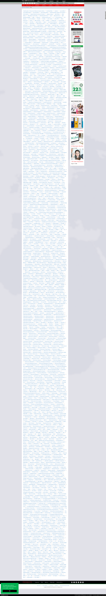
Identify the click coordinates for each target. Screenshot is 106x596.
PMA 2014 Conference (33, 390)
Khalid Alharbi (43, 220)
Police (40, 391)
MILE (32, 275)
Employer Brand (41, 117)
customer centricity (41, 75)
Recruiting (59, 418)
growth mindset (33, 154)
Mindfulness (63, 275)
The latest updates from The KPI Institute (93, 595)
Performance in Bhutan (32, 338)
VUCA (41, 550)
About (71, 5)
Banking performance (33, 29)
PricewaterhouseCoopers (27, 397)
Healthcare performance (60, 162)
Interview (48, 210)
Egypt (54, 103)
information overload (58, 196)
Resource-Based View (27, 426)
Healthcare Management (49, 162)
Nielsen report (47, 294)
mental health (42, 268)
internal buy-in (42, 206)
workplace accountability (54, 564)
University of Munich (26, 537)
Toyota (42, 523)
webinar (29, 552)
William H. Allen (26, 556)
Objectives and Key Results (37, 298)
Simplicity (54, 448)
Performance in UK (56, 357)
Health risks (41, 162)
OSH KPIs (56, 322)
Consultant (49, 64)
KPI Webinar (31, 229)
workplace (46, 564)
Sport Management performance (58, 459)
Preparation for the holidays (33, 396)
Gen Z (48, 139)
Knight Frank (37, 221)
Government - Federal (45, 146)
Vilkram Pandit (48, 547)
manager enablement (37, 254)
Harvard (47, 158)
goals (37, 144)
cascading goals (44, 43)
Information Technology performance (29, 198)
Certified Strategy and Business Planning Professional (53, 50)
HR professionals (51, 177)
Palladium (62, 324)
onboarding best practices (48, 303)
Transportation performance (56, 526)
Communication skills (36, 58)
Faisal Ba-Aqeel (26, 130)
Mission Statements (60, 278)
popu (44, 391)
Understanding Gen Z (41, 531)
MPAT (46, 284)
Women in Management (57, 556)
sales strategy (39, 438)
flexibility (24, 135)
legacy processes (46, 240)
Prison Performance (58, 397)
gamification (43, 139)
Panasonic (25, 325)
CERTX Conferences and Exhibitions (34, 51)
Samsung (45, 438)
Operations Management (57, 309)
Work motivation (34, 559)
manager (29, 254)
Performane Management (51, 379)
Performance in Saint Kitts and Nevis (50, 352)
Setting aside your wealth (45, 445)
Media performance (52, 267)
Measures (45, 267)
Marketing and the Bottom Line (61, 259)
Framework (36, 138)
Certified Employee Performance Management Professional (39, 48)
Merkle (65, 268)
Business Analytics (55, 34)
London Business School (37, 246)
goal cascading (61, 143)
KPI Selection (55, 228)
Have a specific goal (34, 160)
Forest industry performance (39, 136)
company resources (33, 59)
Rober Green (44, 432)
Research (25, 424)
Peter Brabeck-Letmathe (56, 383)
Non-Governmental (41, 295)
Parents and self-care (58, 325)
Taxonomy (50, 489)
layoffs (58, 232)
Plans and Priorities (28, 388)
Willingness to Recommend (35, 556)
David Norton (37, 89)
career (62, 42)
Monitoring (35, 283)
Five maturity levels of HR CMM (37, 133)
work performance (42, 559)
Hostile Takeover (31, 171)
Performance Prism (61, 374)
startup (51, 463)
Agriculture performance (46, 17)
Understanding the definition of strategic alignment (55, 531)
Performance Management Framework (46, 363)
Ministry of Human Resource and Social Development (50, 276)
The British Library (37, 498)
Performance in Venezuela (45, 358)
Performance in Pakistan (37, 350)
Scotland (43, 441)
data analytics (63, 81)
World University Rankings (53, 574)
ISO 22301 (39, 213)
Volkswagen (31, 550)
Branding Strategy (26, 34)
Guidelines (42, 155)
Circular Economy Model (48, 55)
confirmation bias (26, 62)
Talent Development (26, 487)
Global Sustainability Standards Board (42, 143)
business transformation (54, 42)
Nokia (35, 295)
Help (58, 1)
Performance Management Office (53, 369)
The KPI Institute (45, 511)
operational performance (37, 309)
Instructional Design (44, 202)
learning (56, 239)
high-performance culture (48, 166)
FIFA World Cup (26, 132)
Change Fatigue (58, 51)
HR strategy (47, 179)
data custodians (44, 83)
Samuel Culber (51, 438)
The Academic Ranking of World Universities (42, 495)
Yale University (36, 575)
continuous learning (47, 66)
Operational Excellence (50, 308)
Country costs (40, 72)
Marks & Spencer (58, 261)
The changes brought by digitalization (49, 498)
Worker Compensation (29, 561)
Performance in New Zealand (45, 349)
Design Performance (53, 92)
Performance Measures (34, 374)
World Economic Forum (47, 570)
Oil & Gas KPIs (43, 301)
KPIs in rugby (44, 229)
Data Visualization (37, 88)
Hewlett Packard (26, 166)
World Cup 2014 (38, 570)
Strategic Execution (46, 468)
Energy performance (31, 119)
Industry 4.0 (32, 194)
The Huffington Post (54, 506)
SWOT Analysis (34, 485)
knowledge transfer (28, 223)
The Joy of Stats (37, 511)
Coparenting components (60, 67)
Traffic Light (29, 525)
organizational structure (48, 320)
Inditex (38, 193)
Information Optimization (49, 196)
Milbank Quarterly (26, 275)
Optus (32, 311)
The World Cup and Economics (55, 515)
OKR (60, 301)
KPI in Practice (37, 226)
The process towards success (58, 512)
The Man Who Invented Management (56, 511)
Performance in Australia (32, 336)
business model (58, 39)
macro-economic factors (27, 248)
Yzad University (62, 575)
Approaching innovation (41, 23)
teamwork (39, 490)
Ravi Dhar (35, 416)
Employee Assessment (34, 110)
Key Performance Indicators (50, 218)
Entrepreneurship (58, 121)
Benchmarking (61, 29)
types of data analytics (33, 530)
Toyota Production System (50, 523)
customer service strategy (34, 80)
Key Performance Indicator (39, 218)
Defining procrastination (37, 91)
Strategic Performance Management (56, 471)
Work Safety (49, 559)
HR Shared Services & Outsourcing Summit (35, 179)
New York (24, 294)
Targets (29, 489)
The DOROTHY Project (47, 500)
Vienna (43, 547)
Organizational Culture (50, 316)
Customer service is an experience (54, 78)
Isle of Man (33, 213)
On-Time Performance (32, 303)
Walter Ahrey (56, 550)
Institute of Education (41, 201)
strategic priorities (59, 473)
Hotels (37, 171)
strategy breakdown (55, 475)
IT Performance (51, 213)
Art (47, 23)
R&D (40, 415)
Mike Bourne (55, 273)
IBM (46, 185)
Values (49, 544)
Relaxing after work (62, 419)
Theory (63, 515)
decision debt (55, 89)
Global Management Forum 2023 (61, 141)
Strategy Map (58, 478)
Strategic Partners (35, 471)
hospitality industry (62, 169)
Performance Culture (41, 333)
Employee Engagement (38, 111)
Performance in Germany (37, 344)
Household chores (44, 171)
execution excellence (57, 124)
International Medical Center (39, 209)
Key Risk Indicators (26, 220)
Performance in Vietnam (56, 358)
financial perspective (26, 133)
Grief (47, 152)
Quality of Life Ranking (54, 413)
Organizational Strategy (37, 320)
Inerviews (37, 194)
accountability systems (27, 12)
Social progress (40, 456)
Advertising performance (44, 15)
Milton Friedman (55, 275)
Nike (60, 294)
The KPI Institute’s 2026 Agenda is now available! (76, 595)
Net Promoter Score (51, 290)
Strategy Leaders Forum (27, 478)
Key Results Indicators (61, 218)
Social (60, 452)
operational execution (60, 308)
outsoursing (62, 322)
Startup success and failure (59, 463)
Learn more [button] (11, 588)
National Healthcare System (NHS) (40, 289)
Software (31, 457)
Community (51, 1)
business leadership (41, 39)
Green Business (52, 150)
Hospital (31, 169)
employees (25, 117)
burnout (36, 34)
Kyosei (24, 231)
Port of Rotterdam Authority (51, 391)
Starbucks (63, 462)
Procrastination (30, 402)
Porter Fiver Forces (61, 391)
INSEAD (34, 201)
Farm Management (51, 130)
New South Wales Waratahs (33, 292)
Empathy (43, 106)
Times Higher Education (38, 519)
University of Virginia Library (37, 539)
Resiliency (55, 424)
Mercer (61, 268)
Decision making (63, 89)
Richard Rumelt (26, 430)
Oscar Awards (43, 322)
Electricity (37, 105)
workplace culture (54, 566)
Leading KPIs (25, 239)
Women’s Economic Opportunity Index (30, 558)
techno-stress (45, 492)
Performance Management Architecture (43, 361)
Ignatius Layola (57, 187)
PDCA (57, 327)
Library (46, 243)
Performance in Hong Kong (58, 344)
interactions (25, 206)
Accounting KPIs (36, 12)
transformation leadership (27, 526)
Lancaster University (53, 231)
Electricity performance (45, 105)
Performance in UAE (36, 357)
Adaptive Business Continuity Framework (37, 14)
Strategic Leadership (51, 470)
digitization (52, 97)
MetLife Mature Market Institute (34, 270)
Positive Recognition (63, 393)
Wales (46, 550)
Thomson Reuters (36, 517)
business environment (41, 36)
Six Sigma (43, 449)
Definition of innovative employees (61, 91)
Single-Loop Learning (27, 449)
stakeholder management (59, 460)
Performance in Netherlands (33, 349)
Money (54, 281)
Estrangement (32, 124)
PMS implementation (33, 391)
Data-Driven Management (58, 88)
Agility (33, 17)
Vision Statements (61, 548)
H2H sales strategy (26, 157)
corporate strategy (54, 70)
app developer (32, 23)
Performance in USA (35, 358)
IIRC (27, 188)
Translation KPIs (37, 526)
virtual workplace (45, 548)
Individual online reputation (53, 193)
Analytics (47, 20)
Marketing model (28, 261)
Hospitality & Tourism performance (41, 169)
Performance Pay (53, 374)
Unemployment (25, 533)
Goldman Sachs (43, 144)
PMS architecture (59, 390)
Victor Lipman (42, 545)
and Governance (61, 20)
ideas (51, 187)
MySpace (24, 286)
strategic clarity (63, 467)
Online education (40, 305)
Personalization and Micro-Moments (31, 383)
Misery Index (48, 278)
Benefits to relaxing (52, 31)
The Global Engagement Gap (55, 504)
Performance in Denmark (38, 341)
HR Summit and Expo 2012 (43, 180)
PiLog (35, 386)
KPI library (44, 226)
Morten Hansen (42, 283)
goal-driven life (31, 144)
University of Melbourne (58, 536)
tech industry (46, 490)
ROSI (54, 434)
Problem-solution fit (46, 399)
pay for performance (50, 327)
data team (30, 88)
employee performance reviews (35, 114)
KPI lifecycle (50, 226)
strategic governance (28, 470)
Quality (31, 413)
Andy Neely (32, 22)
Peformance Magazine (33, 328)
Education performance (47, 102)
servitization (25, 445)
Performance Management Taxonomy (54, 371)
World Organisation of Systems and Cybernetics (51, 572)
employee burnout (51, 110)
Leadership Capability (50, 235)
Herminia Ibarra (49, 165)
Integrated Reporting (54, 204)
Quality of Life (45, 413)
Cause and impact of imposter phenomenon (37, 45)
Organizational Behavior (27, 314)
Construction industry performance (31, 64)
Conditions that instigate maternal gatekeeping (49, 61)
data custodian (36, 83)
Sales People (60, 437)
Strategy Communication (33, 476)
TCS (54, 489)
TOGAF (36, 520)
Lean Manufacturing (41, 239)
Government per (32, 149)
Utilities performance (44, 542)
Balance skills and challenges (60, 26)
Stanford (42, 462)
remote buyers (27, 421)
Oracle (36, 311)
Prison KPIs (51, 397)
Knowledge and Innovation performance (49, 221)
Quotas (36, 415)
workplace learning (62, 566)
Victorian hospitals (36, 547)
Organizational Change (38, 314)
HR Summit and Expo (33, 180)
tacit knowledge (50, 485)
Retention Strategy (41, 427)
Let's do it (30, 243)
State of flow (30, 465)
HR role (57, 177)
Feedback (74, 5)
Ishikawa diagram (26, 213)
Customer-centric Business (45, 80)
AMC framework (37, 20)
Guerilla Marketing (26, 155)
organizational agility (49, 313)
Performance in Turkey (27, 357)
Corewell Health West (38, 69)
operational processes (47, 309)
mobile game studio (39, 281)
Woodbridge (41, 558)
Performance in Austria (43, 336)
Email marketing (54, 105)
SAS (32, 440)
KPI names (36, 228)
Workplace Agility (63, 564)
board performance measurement (33, 32)
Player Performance (40, 388)
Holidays (54, 168)
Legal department (62, 240)
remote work (34, 421)
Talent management (35, 487)
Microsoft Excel (31, 273)
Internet (34, 210)
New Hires (25, 292)
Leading (53, 237)
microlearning (60, 272)
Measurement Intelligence (27, 267)
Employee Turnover (49, 116)
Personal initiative (57, 380)
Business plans (49, 40)
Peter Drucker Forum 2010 (43, 385)
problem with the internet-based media (34, 399)
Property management (32, 408)
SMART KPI (53, 451)
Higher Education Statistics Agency (37, 168)
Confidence (61, 61)
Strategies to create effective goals (29, 475)
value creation (55, 542)
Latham (37, 232)
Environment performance (34, 122)
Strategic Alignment (47, 467)
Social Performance (32, 456)
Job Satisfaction (54, 215)
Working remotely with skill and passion (35, 564)
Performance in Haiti (47, 344)
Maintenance (52, 248)
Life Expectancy (60, 243)
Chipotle (58, 53)
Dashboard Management (38, 81)
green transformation (27, 152)
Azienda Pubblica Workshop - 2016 (40, 26)
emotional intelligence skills (29, 106)
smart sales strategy (35, 452)
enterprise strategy (32, 121)
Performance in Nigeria (56, 349)
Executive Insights (39, 125)
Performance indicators (37, 360)
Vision (54, 548)
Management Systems (37, 253)
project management (56, 405)
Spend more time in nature (45, 459)
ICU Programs (46, 187)
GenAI (53, 139)
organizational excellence (39, 317)
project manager (34, 407)
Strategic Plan (25, 473)
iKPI (35, 188)
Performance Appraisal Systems (28, 331)
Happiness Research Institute (32, 158)
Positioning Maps (55, 393)
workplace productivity (47, 567)
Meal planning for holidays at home (31, 265)
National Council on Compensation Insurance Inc (36, 287)
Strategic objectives (26, 471)
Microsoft (24, 273)
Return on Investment (51, 427)
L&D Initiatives (33, 231)
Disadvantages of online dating (61, 97)
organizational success (58, 320)
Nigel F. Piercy (54, 294)
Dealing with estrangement (46, 89)
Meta (26, 270)
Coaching (35, 56)
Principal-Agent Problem (42, 397)
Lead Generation (32, 234)
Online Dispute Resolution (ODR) (64, 585)
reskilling (60, 424)
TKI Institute (31, 520)
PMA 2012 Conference (61, 388)
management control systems (57, 250)
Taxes (45, 489)
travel (64, 526)
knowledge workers (37, 223)
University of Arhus (61, 534)
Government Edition (43, 147)
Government (37, 146)
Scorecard (38, 441)
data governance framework (48, 84)
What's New (52, 582)
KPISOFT (57, 229)
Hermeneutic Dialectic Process (39, 165)
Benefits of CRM (26, 31)
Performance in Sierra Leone (32, 353)
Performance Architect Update (41, 331)
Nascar (55, 286)
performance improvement (33, 334)
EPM (49, 122)
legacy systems (53, 240)
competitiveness (26, 61)
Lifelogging (32, 245)
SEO (41, 443)
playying (47, 388)
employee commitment (60, 110)
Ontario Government (48, 306)
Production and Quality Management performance (39, 404)
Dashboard (30, 81)
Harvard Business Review (55, 158)
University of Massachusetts (47, 536)
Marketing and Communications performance (46, 259)
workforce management (57, 561)
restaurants (59, 426)
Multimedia (51, 284)
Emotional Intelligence (63, 105)
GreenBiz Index (35, 152)
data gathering (39, 84)
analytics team (53, 20)
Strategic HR (36, 470)
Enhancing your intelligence (42, 119)
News (38, 1)
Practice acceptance (51, 394)
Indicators (33, 193)
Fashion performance (61, 130)
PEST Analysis (42, 383)
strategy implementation (59, 476)
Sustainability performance (41, 484)
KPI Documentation (26, 224)
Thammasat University (29, 495)
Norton (40, 297)
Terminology (50, 493)
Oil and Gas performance (52, 301)
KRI (61, 229)
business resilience (28, 42)
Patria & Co (31, 327)
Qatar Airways (49, 412)
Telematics (39, 493)
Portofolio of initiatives (46, 393)
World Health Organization (36, 572)
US (55, 541)
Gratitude (30, 150)
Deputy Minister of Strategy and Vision (31, 92)
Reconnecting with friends (51, 418)
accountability (62, 11)
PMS (53, 390)
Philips (31, 386)
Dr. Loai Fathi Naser (59, 99)
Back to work (50, 26)
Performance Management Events (31, 363)
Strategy (24, 5)
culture (35, 75)
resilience (42, 424)
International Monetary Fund (51, 209)
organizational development (60, 316)
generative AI (58, 139)
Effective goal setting (41, 103)
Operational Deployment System (29, 308)
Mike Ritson (62, 273)
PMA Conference (48, 390)
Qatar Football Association (58, 412)
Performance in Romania (37, 352)
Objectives (28, 298)
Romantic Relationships (47, 434)
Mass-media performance (41, 262)
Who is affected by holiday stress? (41, 555)
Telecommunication (32, 493)
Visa (50, 548)
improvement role (40, 190)
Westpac (51, 552)
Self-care (24, 443)
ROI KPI (39, 434)
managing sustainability (35, 256)
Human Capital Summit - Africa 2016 (45, 182)
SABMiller (39, 435)
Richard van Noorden (34, 430)
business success (45, 42)
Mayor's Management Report (47, 264)
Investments (31, 212)
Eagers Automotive (48, 100)
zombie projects (29, 577)
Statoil (41, 465)
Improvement (32, 190)
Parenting (51, 325)
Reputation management (57, 423)
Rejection (45, 419)
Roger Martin (30, 434)
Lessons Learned (53, 242)
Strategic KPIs (43, 470)
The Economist (55, 500)
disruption (26, 99)
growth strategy (60, 154)
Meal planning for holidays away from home (47, 265)
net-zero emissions (60, 290)
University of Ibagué (37, 536)
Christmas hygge (39, 55)
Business (41, 34)
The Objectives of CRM (38, 512)
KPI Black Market (56, 223)
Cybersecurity (60, 80)
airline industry (49, 18)
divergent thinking (33, 99)
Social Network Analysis (58, 454)
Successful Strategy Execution (30, 481)
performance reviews (39, 377)
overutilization (40, 324)
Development (43, 94)
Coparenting (52, 67)
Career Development (26, 43)
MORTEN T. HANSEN (50, 283)
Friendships (52, 138)
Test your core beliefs (62, 493)
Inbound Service (26, 191)
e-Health (35, 100)
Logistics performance (27, 246)
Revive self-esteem (32, 429)
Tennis (44, 493)
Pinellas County (41, 386)
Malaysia (26, 250)
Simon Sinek (49, 448)
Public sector (36, 410)
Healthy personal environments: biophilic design (49, 163)
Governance (30, 146)
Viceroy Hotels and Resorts (33, 545)
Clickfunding (57, 55)
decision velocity (28, 91)
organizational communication (58, 314)
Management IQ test (49, 251)
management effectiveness (39, 251)
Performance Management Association (59, 361)
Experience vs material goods (47, 127)
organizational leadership (27, 319)
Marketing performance (37, 261)
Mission (53, 278)
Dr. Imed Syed (51, 99)
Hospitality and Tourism (53, 169)
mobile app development (52, 279)
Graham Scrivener (56, 149)
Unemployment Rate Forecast (36, 533)
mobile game (32, 281)
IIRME (31, 188)
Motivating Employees (60, 283)
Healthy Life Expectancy (27, 163)
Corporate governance (56, 69)
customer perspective (48, 77)
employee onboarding (41, 113)
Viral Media (55, 547)
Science (24, 441)
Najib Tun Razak (31, 286)
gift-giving (40, 141)
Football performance (29, 136)
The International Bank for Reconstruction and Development (47, 509)
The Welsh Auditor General (34, 515)
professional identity (37, 405)
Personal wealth (57, 382)
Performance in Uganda (46, 357)
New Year (42, 292)
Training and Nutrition (44, 525)
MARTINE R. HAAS (31, 262)
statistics (36, 465)
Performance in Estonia (37, 342)
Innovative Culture (60, 199)
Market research (48, 257)
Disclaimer (56, 585)
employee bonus (43, 110)
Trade (24, 525)
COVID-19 (47, 72)
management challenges (45, 250)
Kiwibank (24, 221)
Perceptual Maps (60, 328)
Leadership (64, 234)
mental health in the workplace (52, 268)
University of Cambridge (27, 536)
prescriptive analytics (55, 396)
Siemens (42, 448)
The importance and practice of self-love (43, 507)
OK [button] (9, 590)
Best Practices (59, 31)
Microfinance (43, 272)
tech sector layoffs (53, 490)
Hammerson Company (36, 157)
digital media (52, 95)
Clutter (30, 56)
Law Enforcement (44, 232)
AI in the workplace (31, 18)
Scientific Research (31, 441)
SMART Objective (61, 451)
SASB (36, 440)
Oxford (45, 324)
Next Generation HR (36, 294)
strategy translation (38, 479)
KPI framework (41, 224)
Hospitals (24, 171)
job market (47, 215)
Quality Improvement (37, 413)
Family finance (37, 130)
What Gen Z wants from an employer (44, 553)
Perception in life (52, 328)
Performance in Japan (45, 345)
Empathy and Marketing (36, 108)
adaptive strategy (50, 14)
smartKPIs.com (54, 452)
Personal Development (48, 380)
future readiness (36, 139)
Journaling (37, 217)
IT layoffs (44, 213)
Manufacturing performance (46, 256)
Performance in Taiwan (51, 355)
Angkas (44, 22)
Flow (38, 135)
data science (39, 86)
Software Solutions (48, 457)
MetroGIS (53, 270)
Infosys (39, 198)
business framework (47, 37)
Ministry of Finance (36, 276)
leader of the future (44, 234)
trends (24, 528)
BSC (32, 34)
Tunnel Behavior (30, 528)
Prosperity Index (55, 408)
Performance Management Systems (39, 371)
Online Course (25, 305)
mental (37, 268)
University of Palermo (36, 537)
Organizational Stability (27, 320)
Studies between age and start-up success (55, 479)
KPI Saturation (48, 228)
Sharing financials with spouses (57, 446)
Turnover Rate (50, 528)
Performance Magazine (47, 360)
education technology (57, 102)
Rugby (24, 435)
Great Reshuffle (36, 150)
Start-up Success (31, 463)
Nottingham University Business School (50, 297)
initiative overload (51, 198)
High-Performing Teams (59, 166)
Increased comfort (48, 191)
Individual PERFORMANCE (51, 5)
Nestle (44, 290)
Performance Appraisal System (56, 330)
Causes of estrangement (51, 45)
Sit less (34, 449)
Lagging (39, 231)
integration (61, 204)
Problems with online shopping (36, 401)
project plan (50, 407)
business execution (38, 37)
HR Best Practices (56, 174)
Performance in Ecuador (59, 341)
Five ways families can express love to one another (54, 133)
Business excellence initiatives (60, 36)
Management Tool (46, 253)
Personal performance (31, 382)
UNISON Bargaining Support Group (58, 533)
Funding (57, 138)
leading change (59, 237)
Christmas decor (31, 55)
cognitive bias (41, 56)
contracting (54, 66)
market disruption (34, 257)
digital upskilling (39, 97)
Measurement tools (37, 267)
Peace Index (25, 328)
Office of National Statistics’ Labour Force (54, 300)
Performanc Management (27, 330)
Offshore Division (36, 301)
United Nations (25, 534)
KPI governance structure (57, 224)
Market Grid (41, 257)
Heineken (61, 163)
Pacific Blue (51, 324)
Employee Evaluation (47, 111)
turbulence (37, 528)
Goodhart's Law (50, 144)
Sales (53, 435)
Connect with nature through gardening (47, 62)
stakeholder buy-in (39, 460)
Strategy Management (38, 478)
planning (64, 386)
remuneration (41, 421)
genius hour (34, 141)
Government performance (41, 149)
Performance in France (27, 344)
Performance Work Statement (59, 377)
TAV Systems (39, 489)
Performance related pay (27, 375)
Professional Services (47, 405)
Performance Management (29, 361)
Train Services (35, 525)
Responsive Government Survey (49, 426)
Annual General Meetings (52, 22)
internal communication (51, 206)
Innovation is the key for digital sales (29, 199)
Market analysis (26, 257)
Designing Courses (62, 92)
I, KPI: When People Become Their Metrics (80, 161)
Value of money (35, 544)
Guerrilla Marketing (35, 155)
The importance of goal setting (58, 507)
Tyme (61, 528)
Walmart (50, 550)
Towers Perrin (29, 523)
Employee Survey (41, 116)
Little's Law (59, 245)
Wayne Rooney (62, 550)
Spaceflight (37, 459)
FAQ (42, 582)
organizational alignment (59, 313)
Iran (36, 212)
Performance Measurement (53, 372)
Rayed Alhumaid (42, 416)
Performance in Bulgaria (62, 338)
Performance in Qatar (27, 352)
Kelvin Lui (30, 218)
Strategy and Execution (46, 475)
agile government (57, 15)
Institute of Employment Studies (52, 201)
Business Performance (33, 40)
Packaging (57, 324)
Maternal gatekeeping (29, 264)
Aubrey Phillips (47, 25)
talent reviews (43, 487)
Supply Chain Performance (46, 482)
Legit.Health (31, 242)
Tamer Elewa (55, 487)
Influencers (48, 194)
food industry (63, 135)
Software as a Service (39, 457)
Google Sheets (62, 144)
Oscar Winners (50, 322)
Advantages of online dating (32, 15)
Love (44, 246)
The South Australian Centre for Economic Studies (38, 514)
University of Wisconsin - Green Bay (50, 539)
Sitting (38, 449)
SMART (35, 451)
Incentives (41, 191)
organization (42, 313)
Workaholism (63, 559)
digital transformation (30, 97)
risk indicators (60, 430)
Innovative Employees (27, 201)
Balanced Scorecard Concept (37, 28)
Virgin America (61, 547)
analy (43, 20)
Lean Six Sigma (50, 239)
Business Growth (56, 37)
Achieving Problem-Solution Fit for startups (57, 12)
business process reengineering (60, 40)
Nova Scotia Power (62, 297)
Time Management (28, 519)
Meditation (59, 267)
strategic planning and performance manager (46, 473)
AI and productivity (58, 17)
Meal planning (63, 264)
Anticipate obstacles (62, 22)
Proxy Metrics (62, 408)
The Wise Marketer (44, 515)
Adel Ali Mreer (57, 14)
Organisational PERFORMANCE (37, 5)
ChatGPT (45, 53)
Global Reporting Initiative (29, 143)
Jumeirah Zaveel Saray (51, 217)
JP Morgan (43, 217)
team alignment (60, 489)
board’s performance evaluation (46, 32)
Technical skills (61, 490)
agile (51, 15)
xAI (28, 575)
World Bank (56, 569)
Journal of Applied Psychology (28, 217)
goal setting (25, 144)
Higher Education (26, 168)
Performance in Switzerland (40, 355)
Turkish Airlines (43, 528)
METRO (47, 270)
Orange (40, 311)
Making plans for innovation (61, 248)
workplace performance (29, 567)
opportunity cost (26, 311)
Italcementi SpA (58, 213)
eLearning (32, 105)
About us (46, 582)
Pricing (35, 397)
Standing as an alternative (34, 462)
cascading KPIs (51, 43)
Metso (58, 270)
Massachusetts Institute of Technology (54, 262)
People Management (43, 328)
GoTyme (24, 146)
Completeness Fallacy (35, 61)
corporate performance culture (30, 70)
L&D (28, 231)
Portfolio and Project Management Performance (31, 393)
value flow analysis (63, 542)
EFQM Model (49, 103)
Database (31, 89)
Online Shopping (32, 306)
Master (64, 262)
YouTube (49, 575)
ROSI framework (60, 434)
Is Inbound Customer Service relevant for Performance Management (51, 212)
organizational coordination (39, 316)
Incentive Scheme (34, 191)
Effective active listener (31, 103)
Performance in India (26, 345)
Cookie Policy (51, 585)
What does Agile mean (32, 553)
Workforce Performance (27, 563)
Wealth (24, 552)
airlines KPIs (56, 18)
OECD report (59, 298)
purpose (35, 412)
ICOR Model (36, 187)
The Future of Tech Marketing (42, 504)
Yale (31, 575)
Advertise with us (59, 582)
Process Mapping (56, 401)
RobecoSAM (38, 432)
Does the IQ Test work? (43, 99)
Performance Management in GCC (39, 369)
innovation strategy (51, 199)
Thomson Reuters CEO (45, 517)
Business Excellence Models (28, 37)
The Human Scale (63, 506)
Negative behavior (33, 290)
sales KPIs (47, 437)
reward (44, 429)
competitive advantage (61, 59)
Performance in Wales (27, 360)
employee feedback (56, 111)
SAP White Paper (26, 440)
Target (60, 487)
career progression (36, 43)
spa (32, 459)
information (41, 196)
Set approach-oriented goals (34, 445)
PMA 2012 (53, 388)
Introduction (59, 210)
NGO (42, 294)
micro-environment (35, 272)
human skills (57, 183)
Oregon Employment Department (50, 311)
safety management (46, 435)
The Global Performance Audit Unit (33, 506)
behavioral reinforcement (53, 29)
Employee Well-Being (58, 116)
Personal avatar (32, 380)
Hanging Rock (44, 157)
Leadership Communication (61, 235)
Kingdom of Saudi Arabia (60, 220)
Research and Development (33, 424)
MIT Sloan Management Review (37, 279)
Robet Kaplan (58, 432)
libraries (42, 243)
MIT (29, 279)
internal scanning (43, 207)
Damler (24, 81)
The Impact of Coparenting (29, 507)
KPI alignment (48, 223)
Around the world (63, 5)
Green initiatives (60, 150)
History (46, 168)
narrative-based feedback (47, 286)
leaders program (57, 234)
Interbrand (31, 206)
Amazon (31, 20)
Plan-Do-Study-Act (57, 386)
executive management (49, 125)
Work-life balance (56, 559)
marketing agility (33, 259)
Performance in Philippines (57, 350)
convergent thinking (44, 67)
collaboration (64, 56)
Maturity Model (37, 264)
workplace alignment (28, 566)
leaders (51, 234)
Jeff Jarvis (41, 215)
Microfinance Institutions (51, 272)
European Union (43, 124)
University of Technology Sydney (58, 537)
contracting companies (62, 66)
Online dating (32, 305)
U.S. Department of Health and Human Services (47, 530)
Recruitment (25, 419)
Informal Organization (33, 196)
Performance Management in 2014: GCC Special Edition (45, 366)
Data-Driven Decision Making (47, 88)
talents (49, 487)
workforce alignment (47, 561)
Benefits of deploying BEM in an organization (39, 31)
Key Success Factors (35, 220)
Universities (49, 534)
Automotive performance (27, 26)
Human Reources (57, 182)
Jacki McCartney (35, 215)
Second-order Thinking (51, 441)
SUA (65, 479)
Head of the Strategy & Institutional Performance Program (50, 160)
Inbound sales (61, 190)
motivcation (31, 284)
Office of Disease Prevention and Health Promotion (36, 300)
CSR (31, 75)
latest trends (32, 232)
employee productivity (47, 114)
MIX (45, 279)
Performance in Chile (50, 339)
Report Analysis (31, 423)
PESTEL (48, 383)
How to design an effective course (41, 173)
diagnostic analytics (51, 94)
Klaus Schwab (30, 221)
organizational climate (47, 314)
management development (28, 251)
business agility (47, 34)
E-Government (29, 100)
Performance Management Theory (29, 372)
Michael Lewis (63, 270)
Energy (24, 119)
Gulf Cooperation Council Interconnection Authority (55, 155)
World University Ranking (42, 574)
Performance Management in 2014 (47, 364)
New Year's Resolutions (60, 292)
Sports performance (26, 460)
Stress (45, 479)
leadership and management (39, 235)
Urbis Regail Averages (32, 541)
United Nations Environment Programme (37, 534)
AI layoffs (38, 18)
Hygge (37, 185)
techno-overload (38, 492)
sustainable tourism (26, 485)
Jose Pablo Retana (62, 215)
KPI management (57, 226)
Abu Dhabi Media (49, 11)
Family (32, 130)
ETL (37, 124)
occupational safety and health (49, 298)
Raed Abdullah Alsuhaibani (47, 415)
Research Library (60, 3)
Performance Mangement (41, 372)
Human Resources (36, 183)
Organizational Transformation (28, 322)
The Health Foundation (45, 506)
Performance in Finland (57, 342)
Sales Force (41, 437)
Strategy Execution (49, 476)
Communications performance (47, 58)
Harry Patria (41, 158)
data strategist (58, 86)
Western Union (45, 552)
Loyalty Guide (49, 246)
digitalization (46, 97)
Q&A (39, 412)
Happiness (57, 157)
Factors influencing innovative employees (56, 128)
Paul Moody (37, 327)
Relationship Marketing (53, 419)
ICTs (41, 187)
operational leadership (27, 309)
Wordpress (47, 558)
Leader (38, 234)
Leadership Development (29, 237)
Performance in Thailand (61, 355)
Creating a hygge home (55, 72)
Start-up (24, 463)
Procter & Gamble (38, 402)
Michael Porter (27, 272)
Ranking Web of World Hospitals (60, 415)
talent (56, 485)
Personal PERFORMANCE (57, 5)
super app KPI (40, 481)
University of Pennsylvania (46, 537)
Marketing (54, 257)
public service (60, 410)
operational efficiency (40, 308)
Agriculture (38, 17)
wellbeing (34, 552)
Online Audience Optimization (60, 303)
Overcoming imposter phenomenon (29, 324)
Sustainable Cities (62, 484)
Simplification (60, 448)
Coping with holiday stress (27, 69)
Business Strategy (37, 42)
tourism (54, 522)
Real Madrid (60, 416)
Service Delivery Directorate (56, 443)
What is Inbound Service (57, 553)
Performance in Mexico (42, 347)
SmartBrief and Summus (45, 452)
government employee (53, 147)
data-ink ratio (25, 89)
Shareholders (47, 446)
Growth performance (52, 154)
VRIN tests (36, 550)
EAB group (41, 100)
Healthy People (36, 163)
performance (36, 330)
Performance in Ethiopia (47, 342)
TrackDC (58, 523)
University (54, 534)
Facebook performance (27, 128)
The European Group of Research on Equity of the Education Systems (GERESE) (45, 501)
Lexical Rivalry (36, 243)
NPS (24, 298)
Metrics (43, 270)
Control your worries (35, 67)
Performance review (47, 375)
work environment (60, 558)
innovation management (42, 199)
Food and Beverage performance (53, 135)
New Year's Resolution (50, 292)
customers (54, 80)
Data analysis (56, 81)
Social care (31, 454)
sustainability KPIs (32, 484)
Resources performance (37, 426)
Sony (64, 457)
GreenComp (42, 152)
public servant (54, 410)
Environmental (43, 122)
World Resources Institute (31, 574)
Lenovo (46, 242)
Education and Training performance (35, 102)
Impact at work (40, 188)
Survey (54, 482)
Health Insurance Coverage (32, 162)
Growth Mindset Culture (42, 154)
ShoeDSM (25, 448)
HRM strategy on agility (27, 182)
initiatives (57, 198)
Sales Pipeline (32, 438)
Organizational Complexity (27, 316)
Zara (24, 577)
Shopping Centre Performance (34, 448)
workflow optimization (38, 561)
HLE (50, 168)
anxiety (26, 23)
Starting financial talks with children (42, 463)
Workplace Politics (38, 567)
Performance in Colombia (27, 341)
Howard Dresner (35, 174)
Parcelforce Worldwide (43, 325)
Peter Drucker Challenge (32, 385)
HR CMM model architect (51, 176)
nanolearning (38, 286)
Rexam (61, 429)
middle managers (48, 273)
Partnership (25, 327)
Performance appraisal (45, 330)
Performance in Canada (40, 339)
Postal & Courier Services (29, 394)
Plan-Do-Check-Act (49, 386)
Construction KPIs (42, 64)
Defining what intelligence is (48, 91)
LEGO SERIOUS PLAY (39, 242)
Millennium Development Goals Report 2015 (43, 275)
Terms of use (38, 585)
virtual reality (25, 548)
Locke (64, 245)
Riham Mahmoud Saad (44, 430)
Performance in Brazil (42, 338)
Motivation (25, 284)
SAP (64, 438)
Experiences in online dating (59, 127)
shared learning (31, 446)
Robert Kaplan (51, 432)
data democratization (52, 83)
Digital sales (59, 95)
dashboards (46, 81)
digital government (32, 95)
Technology (60, 492)
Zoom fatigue (36, 577)
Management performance (60, 251)
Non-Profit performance (51, 295)
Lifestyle (37, 245)
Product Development (59, 402)
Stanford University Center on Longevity (53, 462)
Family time (44, 130)
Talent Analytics (61, 485)
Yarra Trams (43, 575)
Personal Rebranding (40, 382)
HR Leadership (37, 177)
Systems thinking (42, 485)
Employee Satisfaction (32, 116)
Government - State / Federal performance (30, 147)
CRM (49, 73)
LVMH (61, 246)
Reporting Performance (47, 423)
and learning (25, 22)
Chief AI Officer (51, 53)
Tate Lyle (33, 489)
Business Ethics (50, 36)
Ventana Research (55, 544)
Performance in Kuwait (55, 345)
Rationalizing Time (28, 416)
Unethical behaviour (46, 533)
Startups (24, 465)
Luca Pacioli (56, 246)
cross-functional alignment (57, 73)
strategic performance (44, 471)
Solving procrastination (57, 457)
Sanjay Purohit (58, 438)
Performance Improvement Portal (46, 334)
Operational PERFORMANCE (44, 5)
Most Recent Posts (76, 101)
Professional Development (27, 405)
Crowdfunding (25, 75)
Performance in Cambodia (29, 339)
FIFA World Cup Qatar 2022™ (36, 132)
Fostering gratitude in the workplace (53, 136)
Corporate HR (64, 69)
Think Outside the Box (27, 517)
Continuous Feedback (27, 66)
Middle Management (39, 273)
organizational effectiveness (28, 317)
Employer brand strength (60, 117)
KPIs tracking (51, 229)
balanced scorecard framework (50, 28)
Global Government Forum (48, 141)
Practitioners (59, 394)
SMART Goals (46, 451)
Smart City (40, 451)
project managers (42, 407)
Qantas (43, 412)
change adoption (50, 51)
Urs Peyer (51, 541)
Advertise (54, 3)
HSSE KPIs (35, 182)
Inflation (42, 194)
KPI (32, 5)
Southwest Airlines (26, 459)
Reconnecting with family (40, 418)
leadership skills (38, 237)
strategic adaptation (38, 467)
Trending (68, 5)
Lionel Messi (48, 245)
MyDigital (62, 284)
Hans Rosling (51, 157)
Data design (60, 83)
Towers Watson (36, 523)
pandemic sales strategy (33, 325)
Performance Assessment (53, 331)
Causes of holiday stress (62, 45)
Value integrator (28, 544)
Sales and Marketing (33, 437)
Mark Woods (62, 256)
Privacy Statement (45, 585)
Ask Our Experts (32, 25)
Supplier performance (48, 481)
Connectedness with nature (61, 62)
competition (53, 59)
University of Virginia (26, 539)
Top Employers (31, 522)
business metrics (50, 39)
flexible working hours (32, 135)
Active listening (25, 14)
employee (58, 108)
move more (37, 284)
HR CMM (32, 176)
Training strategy (62, 525)
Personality (64, 382)
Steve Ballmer (30, 467)
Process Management (47, 401)
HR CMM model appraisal (40, 176)
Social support (47, 456)
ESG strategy (57, 122)
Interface (36, 206)
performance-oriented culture (40, 379)
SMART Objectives (26, 452)
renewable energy (58, 421)
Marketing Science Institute (48, 261)
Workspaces (44, 569)
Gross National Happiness (54, 152)
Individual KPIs (43, 193)
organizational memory (38, 319)
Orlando (37, 322)
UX (50, 542)
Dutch (24, 100)
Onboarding (40, 303)
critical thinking (32, 73)
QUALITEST (25, 413)
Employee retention (56, 114)
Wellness (39, 552)
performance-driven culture (28, 379)
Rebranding (32, 418)
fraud (47, 138)
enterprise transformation (41, 121)
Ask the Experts (40, 25)
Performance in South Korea (28, 355)
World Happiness (56, 570)
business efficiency (32, 36)
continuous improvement (37, 66)
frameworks (42, 138)
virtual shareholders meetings (35, 548)
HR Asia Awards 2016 (47, 174)
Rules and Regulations (31, 435)
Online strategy (40, 306)
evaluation (49, 124)
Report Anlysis (38, 423)
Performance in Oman (27, 350)
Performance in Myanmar (52, 347)
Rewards (48, 429)
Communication (27, 58)
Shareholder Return (39, 446)
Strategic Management (61, 470)
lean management (33, 239)
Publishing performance (27, 412)
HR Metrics (44, 177)
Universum (60, 539)
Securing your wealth (61, 441)
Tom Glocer (42, 520)
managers (53, 254)
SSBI (33, 460)
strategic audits (55, 467)
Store (45, 1)
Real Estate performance (51, 416)
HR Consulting (60, 176)
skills (48, 449)
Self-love (29, 443)
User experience (60, 541)
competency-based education (44, 59)
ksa (64, 229)
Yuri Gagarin (55, 575)
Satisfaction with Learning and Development (46, 440)
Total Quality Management (46, 522)
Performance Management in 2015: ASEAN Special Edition (38, 368)
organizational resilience (60, 319)
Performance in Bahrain (53, 336)
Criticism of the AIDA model (42, 73)
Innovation (63, 198)
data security (45, 86)
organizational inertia (59, 317)
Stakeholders (25, 462)
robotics (24, 434)
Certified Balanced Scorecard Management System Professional (36, 47)
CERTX (24, 51)
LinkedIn (42, 245)
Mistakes (24, 279)
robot (63, 432)
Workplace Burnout (46, 566)
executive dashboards (30, 125)
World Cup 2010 (30, 570)
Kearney (58, 217)
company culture (57, 58)
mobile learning (48, 281)
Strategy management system (49, 478)
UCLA (34, 531)
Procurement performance (48, 402)
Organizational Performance (49, 319)
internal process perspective (33, 207)
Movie (42, 284)
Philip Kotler (52, 385)
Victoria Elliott (49, 545)
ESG (52, 122)
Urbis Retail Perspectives (42, 541)
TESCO (55, 493)
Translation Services (45, 526)
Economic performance (58, 100)
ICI (31, 187)
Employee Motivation (31, 113)
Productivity (53, 404)
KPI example (34, 224)
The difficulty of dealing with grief (35, 500)
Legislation (25, 242)
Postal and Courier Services (41, 394)
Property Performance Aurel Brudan (44, 408)
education (25, 102)
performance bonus (32, 333)
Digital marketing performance (43, 95)
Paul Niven (43, 327)
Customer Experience (50, 75)
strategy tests (30, 479)
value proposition (43, 544)
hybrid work (32, 185)
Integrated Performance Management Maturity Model (39, 204)
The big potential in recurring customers (56, 496)
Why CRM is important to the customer (55, 555)
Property (24, 408)
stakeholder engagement (48, 460)
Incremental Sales (56, 191)
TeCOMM (25, 493)
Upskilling (24, 541)
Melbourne (32, 268)
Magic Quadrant (45, 248)
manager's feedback (46, 254)
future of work (29, 139)
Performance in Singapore (44, 353)
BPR (61, 32)
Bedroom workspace (42, 29)
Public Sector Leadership (45, 410)
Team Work (34, 490)
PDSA (62, 327)
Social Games (37, 454)
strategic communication (29, 468)
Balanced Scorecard (28, 5)
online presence (47, 305)
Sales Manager (53, 437)
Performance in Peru (47, 350)
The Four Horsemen (31, 504)
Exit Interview (57, 125)
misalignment (41, 278)
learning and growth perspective (35, 240)
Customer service (43, 78)
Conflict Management (35, 62)
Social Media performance (47, 454)
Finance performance (47, 132)
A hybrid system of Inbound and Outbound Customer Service (33, 11)
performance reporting (38, 375)
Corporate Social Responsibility (43, 70)
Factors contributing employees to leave (40, 128)
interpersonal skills (41, 210)
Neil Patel (39, 290)
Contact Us (37, 582)
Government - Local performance (56, 146)
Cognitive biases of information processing (52, 56)
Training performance (53, 525)
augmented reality (55, 25)
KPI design (62, 223)
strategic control (38, 468)
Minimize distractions (26, 276)
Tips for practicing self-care (49, 519)
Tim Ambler (64, 517)
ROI (35, 434)
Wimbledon (44, 556)
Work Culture (53, 558)
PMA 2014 (25, 390)
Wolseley (49, 556)
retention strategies (33, 427)
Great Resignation (44, 150)
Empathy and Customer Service (52, 106)
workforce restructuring (55, 563)
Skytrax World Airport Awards (56, 449)
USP (38, 542)
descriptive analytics (43, 92)
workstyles (50, 569)
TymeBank (25, 530)
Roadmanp (32, 432)
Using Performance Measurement (29, 542)
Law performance (52, 232)
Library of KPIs (52, 243)
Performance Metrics (44, 374)
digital (58, 94)
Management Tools (54, 253)
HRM (63, 180)
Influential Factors (55, 194)
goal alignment (53, 143)
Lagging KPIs (45, 231)
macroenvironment (37, 248)
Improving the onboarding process (51, 190)
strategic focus (63, 468)
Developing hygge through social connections (31, 94)
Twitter (56, 528)
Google (57, 144)
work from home (26, 559)
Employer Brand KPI (49, 117)
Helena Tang (25, 165)
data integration (58, 84)
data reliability (32, 86)
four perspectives (29, 138)
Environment (25, 122)
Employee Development (27, 111)
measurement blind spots (61, 265)
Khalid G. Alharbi (51, 220)
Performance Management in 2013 (33, 364)
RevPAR (39, 429)
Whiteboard (31, 555)
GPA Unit (49, 149)
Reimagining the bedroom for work (35, 419)
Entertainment (50, 121)
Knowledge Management (62, 221)
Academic (56, 11)
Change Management (33, 53)
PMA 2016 (41, 390)
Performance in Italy (36, 345)
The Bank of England (43, 496)
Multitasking (57, 284)
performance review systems (28, 377)
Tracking (63, 523)
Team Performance (26, 490)
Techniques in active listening (28, 492)
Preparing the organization (44, 396)
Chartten (40, 53)
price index (62, 396)
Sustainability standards (52, 484)
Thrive (58, 517)
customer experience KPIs (37, 77)
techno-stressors (53, 492)
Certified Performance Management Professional (33, 50)
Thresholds (53, 517)
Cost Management (33, 72)
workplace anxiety (37, 566)
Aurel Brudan (62, 25)
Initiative (44, 198)
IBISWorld (42, 185)
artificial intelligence (53, 23)
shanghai (53, 445)
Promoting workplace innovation (59, 407)
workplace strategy (56, 567)
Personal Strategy (49, 382)
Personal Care (39, 380)
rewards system (55, 429)
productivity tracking (60, 404)
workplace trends (32, 569)
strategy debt (41, 476)
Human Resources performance (47, 183)
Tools (47, 520)
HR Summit (54, 179)
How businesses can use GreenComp (55, 171)
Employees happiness (33, 117)
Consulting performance (57, 64)
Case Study (58, 43)
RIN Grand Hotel (53, 430)
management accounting (34, 250)
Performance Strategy (48, 377)
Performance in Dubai (49, 341)
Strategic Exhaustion (55, 468)
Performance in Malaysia (31, 347)
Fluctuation (43, 135)
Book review (56, 32)
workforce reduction (45, 563)
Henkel (31, 165)
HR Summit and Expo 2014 (55, 180)
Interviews (53, 210)
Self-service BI (35, 443)
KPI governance (48, 224)
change (44, 51)
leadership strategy (46, 237)
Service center (46, 443)
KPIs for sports (37, 229)
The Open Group (48, 512)
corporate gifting (47, 69)
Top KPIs (37, 522)
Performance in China (60, 339)
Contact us (64, 2)
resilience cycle (48, 424)
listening (54, 245)
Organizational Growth (50, 317)
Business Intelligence (32, 39)
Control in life (27, 67)
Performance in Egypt (27, 342)
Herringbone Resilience (58, 165)
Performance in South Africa (56, 353)
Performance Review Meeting (58, 375)
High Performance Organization (36, 166)
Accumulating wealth (44, 12)
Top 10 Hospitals (52, 520)
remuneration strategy (49, 421)
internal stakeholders (51, 207)
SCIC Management (59, 440)
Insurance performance (54, 202)
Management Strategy (27, 253)
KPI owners (42, 228)
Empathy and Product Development (48, 108)
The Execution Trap (41, 503)
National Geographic (50, 287)
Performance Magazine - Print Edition (59, 360)
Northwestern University (32, 297)
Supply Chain (56, 481)
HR (40, 174)
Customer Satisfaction (34, 78)
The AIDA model (35, 496)
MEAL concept (56, 264)
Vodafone (24, 550)
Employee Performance (51, 113)
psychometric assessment (27, 410)
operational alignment (58, 306)
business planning (42, 40)
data (51, 81)
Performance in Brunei (52, 338)
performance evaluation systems (53, 333)
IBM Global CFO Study (53, 185)
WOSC (24, 575)
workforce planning (37, 563)
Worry (61, 574)
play (34, 388)
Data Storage (52, 86)
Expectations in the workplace (34, 127)
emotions (38, 106)
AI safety (43, 18)
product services (26, 404)
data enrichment (32, 84)
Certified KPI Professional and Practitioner (59, 48)
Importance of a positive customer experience (53, 188)
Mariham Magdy (55, 256)
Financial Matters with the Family (58, 132)
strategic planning (33, 473)
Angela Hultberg (38, 22)
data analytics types (28, 83)
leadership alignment (28, 235)
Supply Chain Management (35, 482)
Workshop (38, 569)
